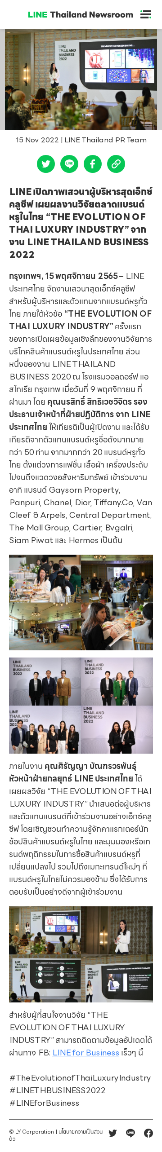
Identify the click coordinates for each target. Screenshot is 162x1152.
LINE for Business (85, 1054)
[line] (69, 166)
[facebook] (93, 166)
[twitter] (46, 166)
